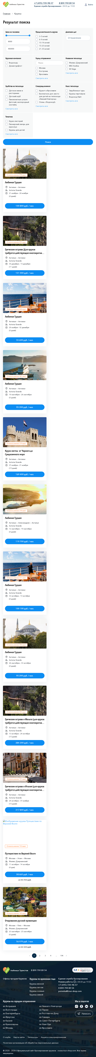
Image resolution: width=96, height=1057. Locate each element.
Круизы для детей (17, 130)
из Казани (7, 1020)
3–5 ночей (43, 36)
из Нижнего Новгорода (50, 1006)
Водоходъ (13, 63)
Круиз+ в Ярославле (47, 90)
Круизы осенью (37, 991)
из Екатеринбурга (11, 1013)
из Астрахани (9, 1006)
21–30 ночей (44, 49)
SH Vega (72, 69)
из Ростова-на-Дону (48, 1013)
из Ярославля (45, 1028)
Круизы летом (36, 987)
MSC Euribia (74, 66)
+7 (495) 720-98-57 (43, 3)
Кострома (43, 71)
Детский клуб (15, 96)
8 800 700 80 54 (67, 3)
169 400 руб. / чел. (25, 474)
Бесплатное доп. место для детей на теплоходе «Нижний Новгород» (49, 96)
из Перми (43, 1010)
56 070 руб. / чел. (24, 941)
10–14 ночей (44, 42)
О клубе (6, 1037)
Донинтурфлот (15, 66)
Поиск (48, 142)
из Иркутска (8, 1017)
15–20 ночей (44, 46)
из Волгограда (10, 1010)
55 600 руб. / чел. (24, 340)
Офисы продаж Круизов (15, 978)
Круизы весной (37, 984)
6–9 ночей (43, 39)
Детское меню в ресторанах (16, 91)
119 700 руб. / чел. (25, 541)
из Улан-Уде (45, 1024)
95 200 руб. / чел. (24, 407)
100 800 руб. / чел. (25, 206)
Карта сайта (19, 1037)
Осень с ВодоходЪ (47, 102)
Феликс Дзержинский (78, 63)
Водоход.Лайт (75, 97)
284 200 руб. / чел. (25, 743)
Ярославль (43, 74)
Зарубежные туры (77, 90)
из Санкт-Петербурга (49, 1020)
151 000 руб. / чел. (25, 273)
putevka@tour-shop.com (70, 991)
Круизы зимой (36, 994)
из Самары (44, 1017)
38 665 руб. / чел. (24, 874)
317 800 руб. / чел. (25, 810)
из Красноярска (10, 1024)
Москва (42, 68)
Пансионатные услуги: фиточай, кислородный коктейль (19, 102)
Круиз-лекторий (16, 121)
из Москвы (8, 1028)
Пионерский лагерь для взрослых (19, 125)
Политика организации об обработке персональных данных (30, 1043)
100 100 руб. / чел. (25, 608)
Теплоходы (33, 1037)
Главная (6, 13)
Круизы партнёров (77, 94)
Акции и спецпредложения (53, 1037)
